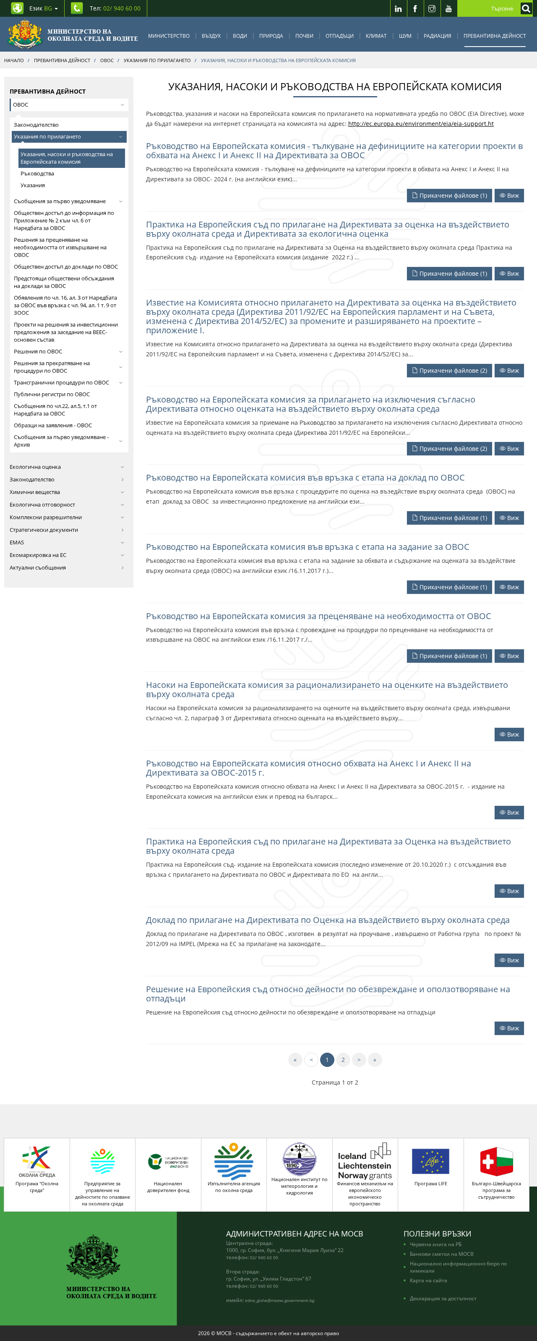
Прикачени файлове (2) (452, 370)
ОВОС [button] (20, 104)
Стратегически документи (44, 529)
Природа (271, 35)
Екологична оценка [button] (35, 467)
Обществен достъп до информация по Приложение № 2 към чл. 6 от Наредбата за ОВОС (64, 220)
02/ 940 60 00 (264, 1257)
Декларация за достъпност (443, 1298)
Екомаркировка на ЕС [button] (38, 555)
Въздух (211, 35)
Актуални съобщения (38, 567)
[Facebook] (415, 8)
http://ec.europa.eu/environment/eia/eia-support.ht (421, 124)
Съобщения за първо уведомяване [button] (60, 201)
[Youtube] (449, 8)
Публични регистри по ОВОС (52, 394)
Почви (304, 35)
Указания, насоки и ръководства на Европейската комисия (67, 158)
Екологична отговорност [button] (42, 504)
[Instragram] (432, 8)
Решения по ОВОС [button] (38, 351)
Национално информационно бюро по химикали (458, 1267)
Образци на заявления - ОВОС (53, 425)
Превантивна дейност (495, 35)
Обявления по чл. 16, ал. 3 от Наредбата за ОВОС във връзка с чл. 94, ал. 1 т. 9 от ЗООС (65, 305)
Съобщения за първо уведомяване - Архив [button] (61, 441)
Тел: (115, 8)
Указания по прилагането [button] (47, 136)
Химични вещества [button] (35, 492)
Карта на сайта (428, 1280)
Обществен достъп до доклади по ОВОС (66, 266)
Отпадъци (340, 35)
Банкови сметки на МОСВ (442, 1253)
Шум (405, 35)
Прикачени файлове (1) (452, 195)
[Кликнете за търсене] (524, 8)
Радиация (437, 35)
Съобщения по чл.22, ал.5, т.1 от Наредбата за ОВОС (55, 410)
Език (40, 8)
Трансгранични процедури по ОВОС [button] (61, 382)
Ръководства (37, 173)
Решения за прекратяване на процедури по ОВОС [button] (52, 367)
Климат (376, 35)
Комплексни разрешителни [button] (46, 517)
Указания (33, 185)
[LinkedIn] (398, 8)
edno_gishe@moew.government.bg (279, 1300)
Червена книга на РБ (435, 1244)
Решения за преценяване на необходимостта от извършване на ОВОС (60, 247)
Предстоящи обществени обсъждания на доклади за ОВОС (64, 282)
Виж (512, 195)
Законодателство (36, 124)
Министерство (169, 35)
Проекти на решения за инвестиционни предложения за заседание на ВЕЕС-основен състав (66, 332)
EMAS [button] (17, 542)
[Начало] (72, 34)
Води (240, 35)
